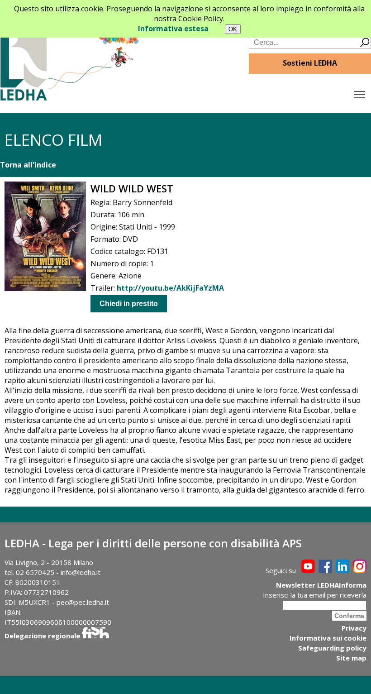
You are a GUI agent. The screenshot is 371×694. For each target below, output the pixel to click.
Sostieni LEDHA (310, 63)
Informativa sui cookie (328, 637)
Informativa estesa (173, 29)
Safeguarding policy (332, 647)
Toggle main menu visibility (359, 94)
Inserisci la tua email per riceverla (314, 594)
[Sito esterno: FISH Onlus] (95, 635)
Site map (351, 657)
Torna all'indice (28, 165)
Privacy (354, 627)
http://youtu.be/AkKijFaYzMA (170, 288)
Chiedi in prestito (129, 303)
